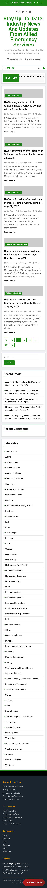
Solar (7, 706)
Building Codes (11, 462)
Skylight (8, 700)
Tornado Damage (13, 96)
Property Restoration (14, 657)
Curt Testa (10, 114)
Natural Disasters (13, 625)
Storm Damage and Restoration (19, 716)
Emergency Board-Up (11, 799)
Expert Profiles (11, 516)
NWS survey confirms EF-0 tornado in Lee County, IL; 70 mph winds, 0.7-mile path (23, 106)
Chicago (5, 835)
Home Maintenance (13, 570)
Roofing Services (9, 790)
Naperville (6, 839)
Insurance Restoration (15, 603)
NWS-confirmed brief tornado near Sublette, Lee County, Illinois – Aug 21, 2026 (23, 154)
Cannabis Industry (13, 473)
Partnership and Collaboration (18, 646)
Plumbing (9, 652)
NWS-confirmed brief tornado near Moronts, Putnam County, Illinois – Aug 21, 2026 (23, 203)
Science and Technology (16, 684)
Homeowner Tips (12, 581)
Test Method (10, 722)
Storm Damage (11, 711)
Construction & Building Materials (20, 505)
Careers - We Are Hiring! (12, 824)
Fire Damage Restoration (12, 793)
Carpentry (9, 484)
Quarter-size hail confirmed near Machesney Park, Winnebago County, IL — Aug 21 (22, 254)
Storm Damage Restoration (13, 787)
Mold (7, 619)
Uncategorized (11, 733)
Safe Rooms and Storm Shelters (19, 668)
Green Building (11, 554)
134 (6, 345)
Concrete (9, 500)
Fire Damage (10, 532)
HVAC (8, 587)
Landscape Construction (16, 608)
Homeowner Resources (15, 576)
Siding (8, 695)
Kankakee (6, 845)
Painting (8, 641)
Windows (9, 754)
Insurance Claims (12, 592)
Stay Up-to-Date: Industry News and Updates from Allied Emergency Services (23, 32)
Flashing (9, 538)
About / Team (11, 451)
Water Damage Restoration (17, 743)
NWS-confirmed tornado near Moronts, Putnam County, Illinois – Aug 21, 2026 (23, 303)
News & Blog (7, 821)
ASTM (8, 457)
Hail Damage (11, 560)
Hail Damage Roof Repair (16, 565)
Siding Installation (9, 811)
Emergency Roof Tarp (11, 814)
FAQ (7, 522)
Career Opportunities (14, 478)
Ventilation (10, 738)
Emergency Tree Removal (12, 817)
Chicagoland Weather (14, 489)
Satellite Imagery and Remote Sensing (21, 679)
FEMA (8, 527)
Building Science (12, 468)
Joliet (5, 848)
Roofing (8, 662)
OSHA (8, 630)
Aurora (5, 842)
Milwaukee (7, 851)
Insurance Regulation (14, 597)
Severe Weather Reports (16, 244)
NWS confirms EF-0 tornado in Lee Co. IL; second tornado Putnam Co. (20, 3)
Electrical (9, 511)
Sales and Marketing (14, 673)
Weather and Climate (14, 749)
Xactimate (9, 765)
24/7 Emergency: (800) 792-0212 (16, 864)
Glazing (8, 549)
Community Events (13, 495)
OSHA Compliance (13, 635)
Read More (8, 131)
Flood (7, 543)
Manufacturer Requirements (17, 614)
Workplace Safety (13, 760)
